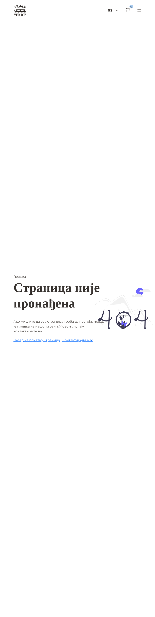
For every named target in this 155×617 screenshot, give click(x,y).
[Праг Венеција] (20, 10)
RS (110, 10)
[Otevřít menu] (139, 10)
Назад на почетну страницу (37, 340)
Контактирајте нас (77, 340)
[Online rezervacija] (128, 9)
